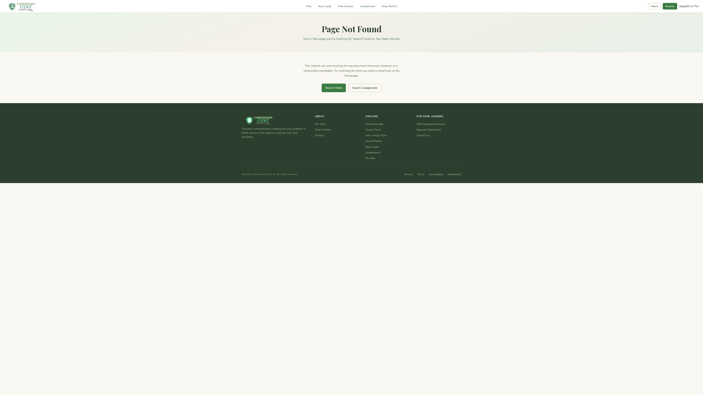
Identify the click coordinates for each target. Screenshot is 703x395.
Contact (319, 135)
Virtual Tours (373, 129)
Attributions (454, 174)
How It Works (323, 129)
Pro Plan (370, 158)
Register (670, 6)
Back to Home (333, 88)
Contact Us (422, 135)
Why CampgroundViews (430, 124)
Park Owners (346, 6)
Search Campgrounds (364, 88)
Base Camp (324, 6)
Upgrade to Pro (689, 6)
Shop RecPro (389, 6)
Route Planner (374, 141)
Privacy (409, 174)
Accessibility (436, 174)
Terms (420, 174)
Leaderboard (367, 6)
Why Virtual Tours (376, 135)
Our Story (320, 124)
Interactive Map (375, 124)
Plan (308, 6)
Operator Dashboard (428, 129)
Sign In (654, 6)
